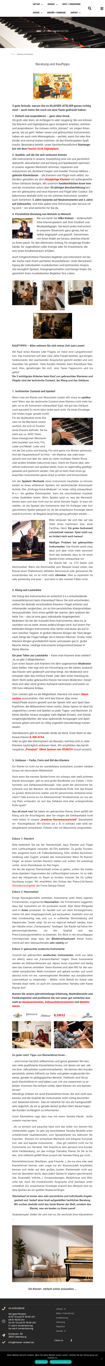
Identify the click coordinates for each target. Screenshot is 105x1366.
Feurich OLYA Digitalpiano (43, 148)
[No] (101, 1358)
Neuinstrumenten (32, 1002)
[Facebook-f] (71, 1340)
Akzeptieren (41, 1362)
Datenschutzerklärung (60, 1362)
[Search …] (89, 8)
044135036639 (16, 1308)
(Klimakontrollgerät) (24, 885)
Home (39, 31)
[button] (102, 8)
